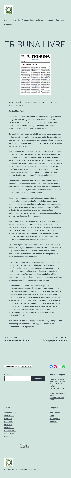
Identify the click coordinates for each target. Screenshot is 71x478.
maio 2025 (8, 425)
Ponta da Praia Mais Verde (57, 399)
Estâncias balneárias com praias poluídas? (57, 380)
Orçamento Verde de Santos (57, 385)
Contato (50, 20)
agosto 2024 (9, 433)
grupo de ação (26, 366)
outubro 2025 (9, 416)
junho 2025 (8, 422)
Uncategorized (55, 419)
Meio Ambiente (55, 413)
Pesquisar (8, 375)
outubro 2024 (9, 428)
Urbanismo (53, 422)
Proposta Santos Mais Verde (33, 20)
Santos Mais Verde (12, 20)
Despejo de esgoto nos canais (58, 394)
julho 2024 (8, 436)
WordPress (35, 469)
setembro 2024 (10, 430)
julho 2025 (8, 419)
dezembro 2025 (10, 413)
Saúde (52, 416)
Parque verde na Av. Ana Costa (57, 389)
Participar (60, 20)
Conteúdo (8, 24)
